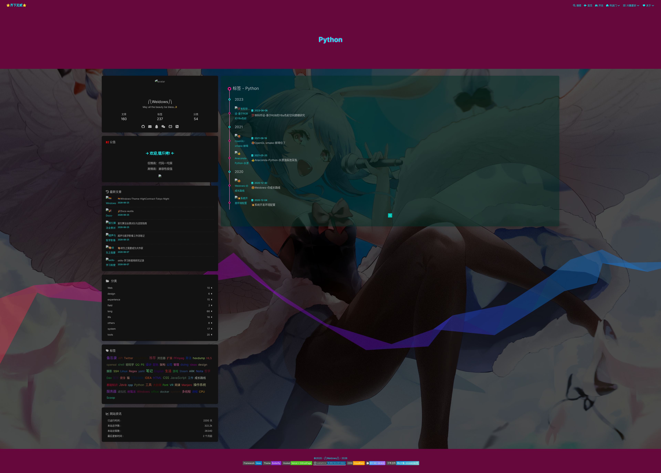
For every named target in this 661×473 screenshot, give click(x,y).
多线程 (186, 392)
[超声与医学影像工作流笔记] (111, 238)
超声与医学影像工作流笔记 (131, 236)
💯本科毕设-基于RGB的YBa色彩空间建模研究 (278, 115)
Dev (109, 378)
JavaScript (178, 378)
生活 (168, 371)
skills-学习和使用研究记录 (131, 260)
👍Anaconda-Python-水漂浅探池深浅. (274, 160)
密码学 (130, 364)
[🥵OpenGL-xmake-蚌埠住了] (242, 141)
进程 (195, 392)
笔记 (149, 371)
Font (165, 385)
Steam (184, 371)
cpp (130, 385)
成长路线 (200, 378)
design (202, 364)
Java (123, 385)
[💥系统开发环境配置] (242, 203)
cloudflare (141, 358)
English (159, 371)
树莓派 (131, 392)
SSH (116, 371)
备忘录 (112, 358)
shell (121, 364)
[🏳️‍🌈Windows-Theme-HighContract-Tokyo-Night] (111, 201)
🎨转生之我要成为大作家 (130, 248)
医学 (116, 378)
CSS (166, 378)
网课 (177, 385)
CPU (202, 392)
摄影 (109, 371)
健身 (122, 378)
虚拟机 (122, 392)
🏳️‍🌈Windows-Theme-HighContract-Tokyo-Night (143, 198)
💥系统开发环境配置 (263, 204)
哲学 (207, 371)
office (155, 392)
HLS (209, 358)
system (176, 392)
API (120, 358)
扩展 (169, 358)
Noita (199, 371)
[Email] (150, 127)
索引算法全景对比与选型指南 (132, 223)
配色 (155, 364)
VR (171, 385)
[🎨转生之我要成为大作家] (111, 250)
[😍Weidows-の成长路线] (242, 185)
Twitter (128, 358)
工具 (148, 385)
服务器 (111, 392)
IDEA (148, 378)
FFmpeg (179, 358)
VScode (137, 378)
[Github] (143, 127)
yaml (141, 371)
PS (142, 364)
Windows (143, 392)
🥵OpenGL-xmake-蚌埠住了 (268, 143)
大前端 (157, 385)
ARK (192, 371)
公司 (169, 364)
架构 (162, 364)
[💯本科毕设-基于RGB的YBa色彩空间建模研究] (242, 113)
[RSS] (177, 127)
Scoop (111, 398)
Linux (124, 371)
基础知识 (112, 385)
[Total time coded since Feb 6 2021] (329, 464)
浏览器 (161, 358)
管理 (176, 364)
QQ (137, 364)
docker (164, 392)
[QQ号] (156, 127)
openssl (112, 364)
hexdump (199, 358)
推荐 (152, 358)
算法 (188, 358)
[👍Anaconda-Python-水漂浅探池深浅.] (242, 158)
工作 (190, 378)
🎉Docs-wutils (126, 211)
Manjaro (187, 385)
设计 (148, 364)
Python (139, 385)
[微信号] (163, 127)
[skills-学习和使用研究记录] (111, 263)
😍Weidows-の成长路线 (265, 187)
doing (184, 364)
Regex (133, 371)
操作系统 (199, 385)
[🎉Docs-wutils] (111, 213)
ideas (193, 364)
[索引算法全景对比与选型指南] (111, 226)
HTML (157, 378)
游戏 (175, 371)
